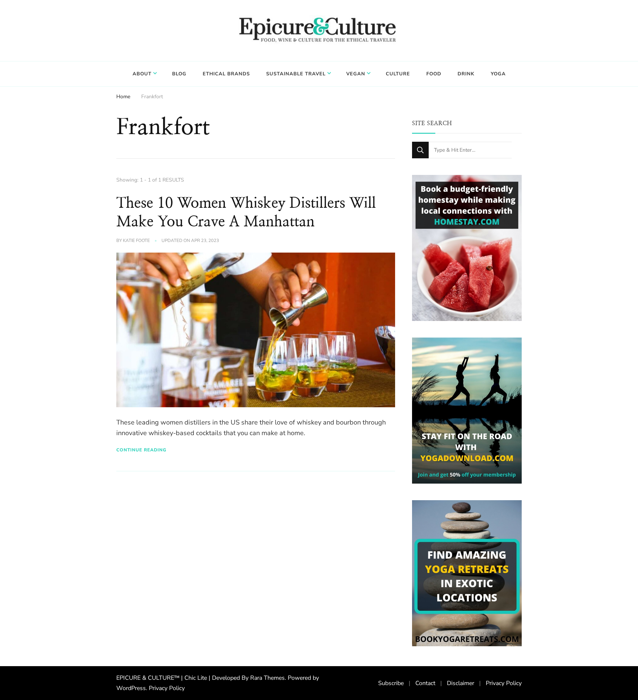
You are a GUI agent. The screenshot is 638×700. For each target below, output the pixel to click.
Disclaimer (460, 683)
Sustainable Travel (296, 73)
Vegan (355, 73)
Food (433, 73)
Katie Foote (136, 241)
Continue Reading (141, 450)
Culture (398, 73)
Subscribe (391, 683)
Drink (466, 73)
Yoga (498, 73)
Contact (425, 683)
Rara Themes (267, 678)
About (142, 73)
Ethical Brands (226, 73)
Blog (179, 73)
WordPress (131, 688)
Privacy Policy (167, 688)
